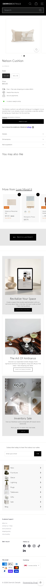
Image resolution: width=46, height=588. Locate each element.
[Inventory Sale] (23, 396)
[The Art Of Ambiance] (23, 337)
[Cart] (36, 4)
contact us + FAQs (7, 526)
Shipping (4, 117)
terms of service (6, 528)
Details (4, 134)
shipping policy (6, 531)
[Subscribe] (37, 453)
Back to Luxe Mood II (25, 237)
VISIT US (23, 431)
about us (4, 523)
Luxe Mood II (24, 189)
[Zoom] (36, 49)
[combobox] (23, 10)
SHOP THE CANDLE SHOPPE (23, 369)
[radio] (6, 76)
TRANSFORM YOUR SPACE (23, 309)
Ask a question (7, 144)
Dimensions (6, 139)
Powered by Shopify (31, 582)
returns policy (6, 534)
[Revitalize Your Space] (23, 277)
